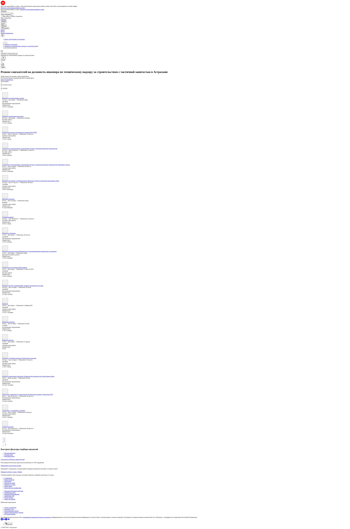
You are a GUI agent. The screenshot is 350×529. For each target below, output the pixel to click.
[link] (4, 26)
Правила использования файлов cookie (32, 9)
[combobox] (9, 54)
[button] (3, 30)
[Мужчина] (5, 94)
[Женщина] (5, 373)
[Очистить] (3, 57)
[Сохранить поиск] (2, 64)
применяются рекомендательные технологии (37, 517)
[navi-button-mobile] (2, 35)
